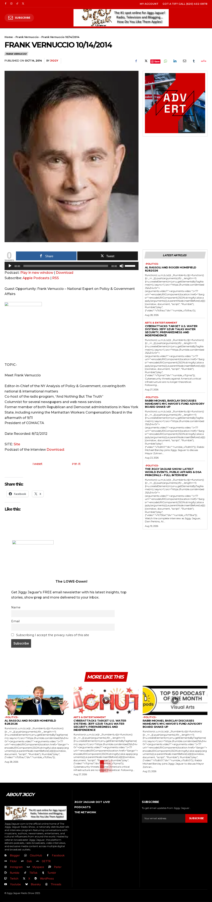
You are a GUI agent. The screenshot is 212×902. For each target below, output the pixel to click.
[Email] (184, 61)
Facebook (58, 855)
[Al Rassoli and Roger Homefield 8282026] (37, 700)
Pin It (76, 464)
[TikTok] (17, 4)
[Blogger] (5, 855)
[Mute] (121, 266)
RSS (55, 278)
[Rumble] (5, 873)
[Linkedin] (175, 61)
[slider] (130, 265)
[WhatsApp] (165, 61)
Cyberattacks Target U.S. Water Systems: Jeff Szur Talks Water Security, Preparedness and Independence (171, 330)
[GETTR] (37, 861)
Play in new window (36, 273)
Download (64, 273)
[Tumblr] (194, 61)
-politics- (152, 264)
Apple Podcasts (36, 278)
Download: (56, 450)
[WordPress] (35, 879)
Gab (29, 861)
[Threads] (46, 884)
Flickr (13, 861)
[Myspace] (28, 867)
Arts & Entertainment (161, 322)
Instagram (16, 867)
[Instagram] (11, 4)
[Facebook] (5, 4)
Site (17, 444)
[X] (23, 4)
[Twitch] (5, 879)
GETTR (46, 861)
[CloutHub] (25, 855)
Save (157, 61)
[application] (72, 267)
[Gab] (22, 861)
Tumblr (51, 872)
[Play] (10, 266)
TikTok (33, 872)
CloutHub (36, 855)
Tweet (37, 464)
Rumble (14, 872)
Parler (57, 867)
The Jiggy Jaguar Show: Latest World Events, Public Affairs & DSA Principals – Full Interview (173, 472)
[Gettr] (203, 61)
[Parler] (50, 867)
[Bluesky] (26, 884)
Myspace (38, 867)
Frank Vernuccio (27, 37)
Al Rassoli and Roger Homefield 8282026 (170, 269)
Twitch (14, 878)
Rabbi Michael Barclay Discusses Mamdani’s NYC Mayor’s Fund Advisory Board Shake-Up (174, 403)
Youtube (15, 884)
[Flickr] (5, 861)
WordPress (47, 878)
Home (9, 37)
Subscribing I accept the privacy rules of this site (52, 635)
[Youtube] (5, 884)
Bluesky (36, 884)
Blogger (15, 855)
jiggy (54, 60)
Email (15, 621)
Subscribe (196, 818)
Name (15, 607)
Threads (56, 884)
